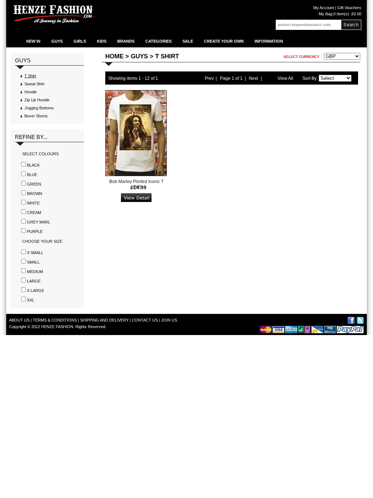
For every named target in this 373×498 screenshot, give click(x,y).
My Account (323, 7)
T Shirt (30, 76)
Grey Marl (38, 222)
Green (34, 184)
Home (114, 56)
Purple (35, 231)
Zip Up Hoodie (37, 100)
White (33, 203)
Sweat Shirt (34, 84)
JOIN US (169, 320)
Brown (34, 193)
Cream (34, 212)
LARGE (33, 281)
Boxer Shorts (36, 116)
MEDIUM (35, 271)
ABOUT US (19, 320)
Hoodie (30, 92)
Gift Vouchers (348, 7)
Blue (32, 174)
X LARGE (35, 290)
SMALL (33, 262)
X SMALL (35, 252)
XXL (30, 300)
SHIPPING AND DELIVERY (104, 320)
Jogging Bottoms (39, 108)
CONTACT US (145, 320)
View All (285, 78)
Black (33, 165)
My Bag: (340, 14)
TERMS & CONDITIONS (55, 320)
